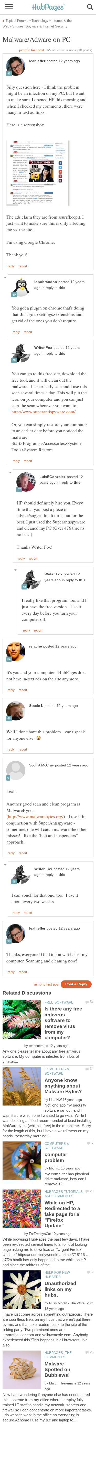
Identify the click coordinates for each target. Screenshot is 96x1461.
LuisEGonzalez (52, 477)
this (62, 288)
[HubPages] (48, 7)
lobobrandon (45, 282)
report (23, 266)
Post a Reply (76, 984)
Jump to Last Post (31, 50)
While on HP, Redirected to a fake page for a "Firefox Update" (62, 1214)
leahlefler (37, 61)
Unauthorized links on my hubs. (60, 1289)
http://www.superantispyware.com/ (44, 411)
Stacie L (36, 706)
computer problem (56, 1157)
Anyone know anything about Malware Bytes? (63, 1086)
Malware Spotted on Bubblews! (57, 1369)
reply (11, 266)
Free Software (59, 1002)
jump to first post (46, 984)
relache (35, 646)
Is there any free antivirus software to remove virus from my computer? (63, 1023)
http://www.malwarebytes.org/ (35, 816)
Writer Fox (43, 348)
